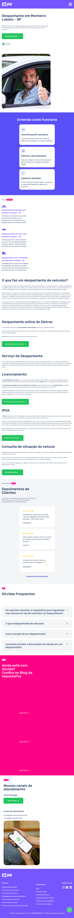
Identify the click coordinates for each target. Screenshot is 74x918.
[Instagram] (63, 887)
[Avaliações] (24, 511)
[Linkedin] (70, 887)
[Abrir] (67, 610)
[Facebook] (67, 887)
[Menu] (70, 4)
